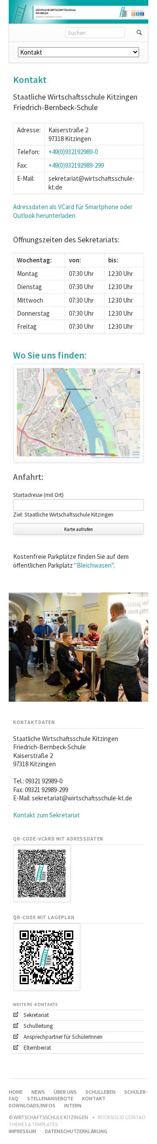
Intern (73, 1105)
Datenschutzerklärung (76, 1131)
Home (16, 1092)
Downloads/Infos (32, 1105)
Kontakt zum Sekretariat (46, 815)
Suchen (139, 32)
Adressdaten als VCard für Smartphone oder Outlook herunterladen (73, 211)
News (38, 1092)
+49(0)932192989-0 (73, 152)
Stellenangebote (50, 1098)
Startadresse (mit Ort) (38, 495)
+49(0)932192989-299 (76, 165)
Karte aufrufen (78, 529)
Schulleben (100, 1092)
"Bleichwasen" (93, 565)
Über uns (65, 1092)
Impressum (22, 1131)
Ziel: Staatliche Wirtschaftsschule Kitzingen (63, 514)
